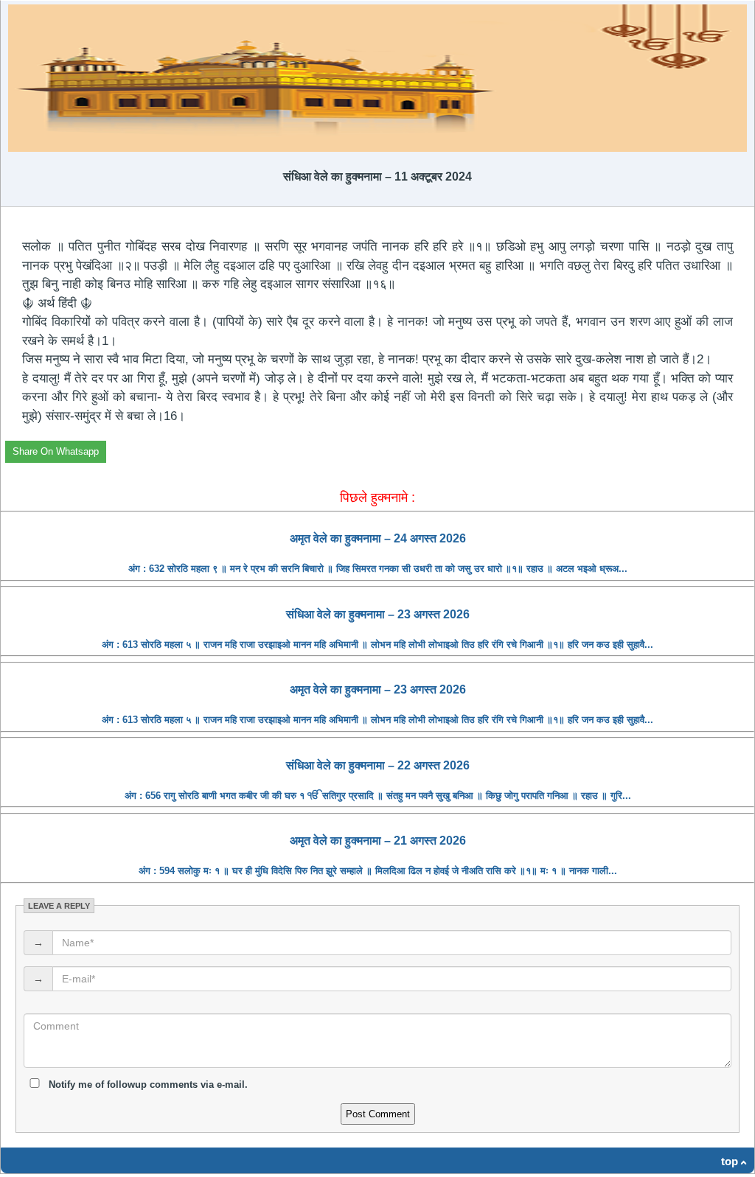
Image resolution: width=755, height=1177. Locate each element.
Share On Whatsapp (56, 451)
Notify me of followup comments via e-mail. (147, 1084)
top (729, 1161)
